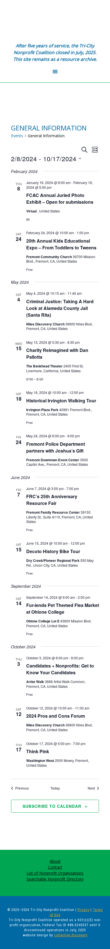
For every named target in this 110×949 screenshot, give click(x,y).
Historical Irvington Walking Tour (61, 400)
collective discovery (70, 935)
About (55, 861)
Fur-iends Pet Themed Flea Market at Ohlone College (62, 608)
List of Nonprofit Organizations (55, 873)
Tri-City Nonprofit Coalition (55, 21)
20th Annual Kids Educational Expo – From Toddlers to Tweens (61, 244)
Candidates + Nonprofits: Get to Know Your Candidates (60, 669)
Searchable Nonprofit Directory (55, 879)
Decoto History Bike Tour (53, 551)
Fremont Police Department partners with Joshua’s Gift (55, 447)
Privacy (83, 910)
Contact (55, 867)
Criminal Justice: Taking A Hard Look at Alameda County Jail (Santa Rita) (60, 308)
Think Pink (37, 751)
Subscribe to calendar (52, 806)
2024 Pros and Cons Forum (55, 716)
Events (17, 135)
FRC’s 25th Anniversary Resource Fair (51, 499)
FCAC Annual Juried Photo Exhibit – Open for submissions (59, 198)
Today (55, 788)
